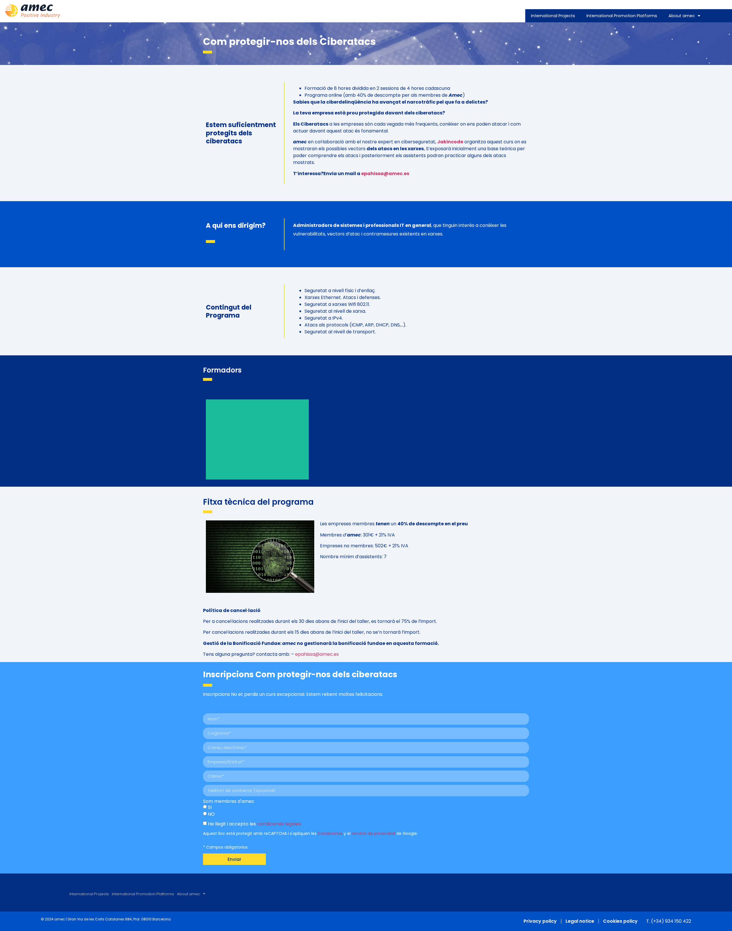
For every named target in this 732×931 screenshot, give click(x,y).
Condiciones (330, 833)
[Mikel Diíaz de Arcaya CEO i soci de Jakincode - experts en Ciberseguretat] (257, 439)
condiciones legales (279, 824)
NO (211, 814)
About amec (682, 16)
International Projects (553, 16)
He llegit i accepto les (254, 824)
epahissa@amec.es (385, 173)
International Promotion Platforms (621, 16)
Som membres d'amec (228, 801)
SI (210, 807)
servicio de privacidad (373, 833)
